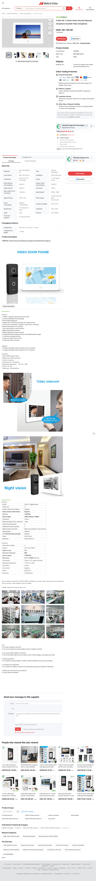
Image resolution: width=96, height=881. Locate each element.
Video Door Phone (37, 13)
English (15, 868)
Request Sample (85, 43)
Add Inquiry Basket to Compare (28, 61)
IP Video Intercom (7, 815)
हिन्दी (84, 868)
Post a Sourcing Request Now (24, 732)
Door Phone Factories (62, 845)
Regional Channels (76, 864)
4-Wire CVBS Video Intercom (33, 819)
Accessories (51, 819)
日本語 (79, 868)
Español (21, 868)
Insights (52, 866)
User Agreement (58, 873)
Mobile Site (45, 866)
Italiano (49, 868)
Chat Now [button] (76, 39)
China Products (17, 864)
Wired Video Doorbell (29, 836)
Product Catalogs (28, 811)
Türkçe (38, 869)
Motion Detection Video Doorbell (48, 836)
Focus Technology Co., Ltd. (36, 873)
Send (17, 729)
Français (34, 868)
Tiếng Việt (45, 869)
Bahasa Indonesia (54, 869)
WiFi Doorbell (75, 815)
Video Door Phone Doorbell (11, 850)
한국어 (74, 868)
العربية (68, 868)
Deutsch (55, 868)
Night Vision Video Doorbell (11, 836)
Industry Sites (65, 864)
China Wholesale (46, 864)
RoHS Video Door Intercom (72, 850)
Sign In (59, 149)
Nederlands (62, 868)
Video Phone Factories (27, 845)
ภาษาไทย (89, 868)
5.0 (74, 160)
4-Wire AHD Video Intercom (10, 819)
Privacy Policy (75, 873)
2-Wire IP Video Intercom (32, 815)
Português (27, 868)
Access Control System (25, 13)
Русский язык (42, 868)
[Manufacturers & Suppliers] (48, 3)
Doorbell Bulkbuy (8, 854)
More (3, 857)
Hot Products (7, 864)
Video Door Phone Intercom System (33, 850)
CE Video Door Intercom (54, 850)
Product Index (86, 864)
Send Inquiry (61, 39)
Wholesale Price (56, 864)
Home (3, 13)
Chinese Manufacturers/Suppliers (31, 864)
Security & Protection (12, 13)
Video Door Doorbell (78, 845)
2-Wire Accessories (53, 815)
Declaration (67, 873)
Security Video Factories (45, 845)
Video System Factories (10, 845)
